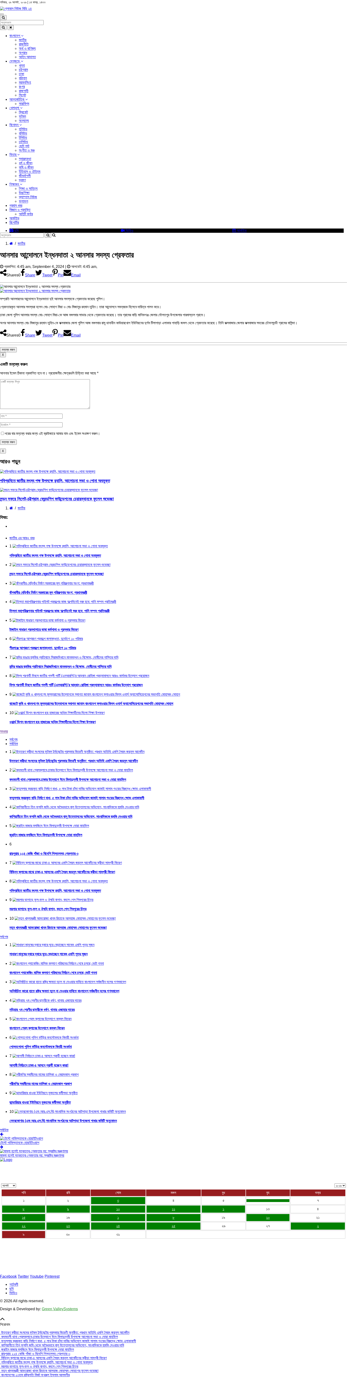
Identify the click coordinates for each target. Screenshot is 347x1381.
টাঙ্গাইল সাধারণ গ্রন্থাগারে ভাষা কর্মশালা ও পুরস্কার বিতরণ (43, 630)
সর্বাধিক (4, 1130)
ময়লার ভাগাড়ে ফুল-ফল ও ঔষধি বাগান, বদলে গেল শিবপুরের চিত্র (47, 909)
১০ (118, 1209)
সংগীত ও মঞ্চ (27, 150)
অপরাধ (23, 53)
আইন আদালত (27, 57)
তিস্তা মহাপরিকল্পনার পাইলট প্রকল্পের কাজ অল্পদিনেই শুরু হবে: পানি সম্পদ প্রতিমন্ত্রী (59, 611)
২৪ (118, 1226)
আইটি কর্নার (26, 214)
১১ (173, 1209)
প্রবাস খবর (15, 206)
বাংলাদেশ (15, 36)
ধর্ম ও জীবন (25, 163)
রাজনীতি (24, 44)
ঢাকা (21, 74)
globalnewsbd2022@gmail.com (31, 1268)
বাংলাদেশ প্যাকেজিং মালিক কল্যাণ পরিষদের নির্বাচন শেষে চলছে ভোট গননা (53, 973)
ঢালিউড (23, 142)
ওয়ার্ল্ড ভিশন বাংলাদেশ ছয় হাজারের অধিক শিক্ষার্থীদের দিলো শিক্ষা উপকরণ (52, 722)
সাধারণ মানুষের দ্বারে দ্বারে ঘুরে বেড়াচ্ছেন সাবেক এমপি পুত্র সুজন (48, 954)
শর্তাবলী (13, 1284)
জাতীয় (22, 40)
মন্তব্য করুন (8, 349)
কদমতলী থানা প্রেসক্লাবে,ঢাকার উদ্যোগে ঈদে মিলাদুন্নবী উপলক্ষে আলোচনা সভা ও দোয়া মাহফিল (67, 780)
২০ (268, 1217)
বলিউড (23, 133)
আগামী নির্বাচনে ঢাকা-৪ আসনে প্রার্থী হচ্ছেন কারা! (38, 1065)
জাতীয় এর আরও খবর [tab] (21, 538)
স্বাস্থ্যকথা (25, 159)
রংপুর (22, 87)
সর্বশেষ (4, 937)
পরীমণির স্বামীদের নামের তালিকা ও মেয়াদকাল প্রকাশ (40, 1084)
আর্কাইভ (14, 218)
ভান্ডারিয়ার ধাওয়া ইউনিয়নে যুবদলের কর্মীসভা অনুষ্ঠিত (40, 1102)
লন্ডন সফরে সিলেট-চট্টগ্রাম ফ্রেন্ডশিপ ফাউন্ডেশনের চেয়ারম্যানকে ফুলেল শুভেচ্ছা (57, 498)
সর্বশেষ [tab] (13, 739)
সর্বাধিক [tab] (13, 744)
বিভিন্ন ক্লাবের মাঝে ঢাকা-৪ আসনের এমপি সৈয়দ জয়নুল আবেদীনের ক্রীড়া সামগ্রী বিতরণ (62, 872)
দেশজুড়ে (15, 61)
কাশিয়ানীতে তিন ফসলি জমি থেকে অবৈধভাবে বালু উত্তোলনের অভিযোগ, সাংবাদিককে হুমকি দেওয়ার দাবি (70, 817)
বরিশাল (23, 78)
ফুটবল (22, 116)
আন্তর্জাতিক (17, 99)
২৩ (68, 1226)
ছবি (15, 231)
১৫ (23, 1217)
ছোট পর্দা (24, 146)
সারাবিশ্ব (24, 104)
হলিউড (23, 129)
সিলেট (22, 95)
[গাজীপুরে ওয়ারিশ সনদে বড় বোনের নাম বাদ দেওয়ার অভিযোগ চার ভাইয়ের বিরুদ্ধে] (267, 1200)
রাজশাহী (23, 91)
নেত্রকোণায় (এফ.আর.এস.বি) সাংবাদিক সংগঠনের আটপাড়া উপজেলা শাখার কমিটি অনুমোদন (63, 1121)
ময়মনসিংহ (25, 82)
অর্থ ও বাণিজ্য (27, 48)
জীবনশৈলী (25, 176)
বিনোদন (14, 125)
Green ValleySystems (60, 1309)
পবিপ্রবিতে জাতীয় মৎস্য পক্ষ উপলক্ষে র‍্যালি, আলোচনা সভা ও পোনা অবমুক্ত (55, 480)
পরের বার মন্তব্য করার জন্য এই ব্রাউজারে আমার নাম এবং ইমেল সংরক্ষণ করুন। (52, 434)
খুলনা (22, 65)
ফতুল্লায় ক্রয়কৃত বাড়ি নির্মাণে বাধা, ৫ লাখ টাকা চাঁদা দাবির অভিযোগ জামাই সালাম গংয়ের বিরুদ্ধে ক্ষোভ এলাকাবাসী (76, 798)
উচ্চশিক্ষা (24, 193)
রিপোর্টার (14, 222)
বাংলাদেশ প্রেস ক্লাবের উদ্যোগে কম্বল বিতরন (37, 1028)
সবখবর (4, 731)
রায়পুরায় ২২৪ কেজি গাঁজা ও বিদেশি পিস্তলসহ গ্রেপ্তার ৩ (43, 854)
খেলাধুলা (14, 108)
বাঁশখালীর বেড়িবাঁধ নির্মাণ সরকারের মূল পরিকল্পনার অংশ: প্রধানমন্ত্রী (48, 593)
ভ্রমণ (22, 180)
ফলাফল (23, 201)
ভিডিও (129, 231)
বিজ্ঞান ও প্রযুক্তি (19, 210)
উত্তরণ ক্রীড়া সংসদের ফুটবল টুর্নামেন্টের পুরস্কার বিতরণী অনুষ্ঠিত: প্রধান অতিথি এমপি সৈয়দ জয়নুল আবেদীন (73, 761)
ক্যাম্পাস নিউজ (28, 197)
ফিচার (13, 155)
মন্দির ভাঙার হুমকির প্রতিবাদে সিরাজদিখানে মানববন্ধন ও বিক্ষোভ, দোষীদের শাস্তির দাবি (60, 667)
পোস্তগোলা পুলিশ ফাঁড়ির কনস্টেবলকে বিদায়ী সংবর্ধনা (40, 1047)
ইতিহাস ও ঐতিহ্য (29, 172)
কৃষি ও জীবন (26, 167)
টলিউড (23, 138)
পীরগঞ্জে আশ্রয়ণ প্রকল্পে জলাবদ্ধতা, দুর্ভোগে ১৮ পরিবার (42, 648)
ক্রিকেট (23, 112)
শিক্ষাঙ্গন (14, 184)
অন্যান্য (24, 121)
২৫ (173, 1226)
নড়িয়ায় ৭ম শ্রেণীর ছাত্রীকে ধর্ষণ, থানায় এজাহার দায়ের (42, 1010)
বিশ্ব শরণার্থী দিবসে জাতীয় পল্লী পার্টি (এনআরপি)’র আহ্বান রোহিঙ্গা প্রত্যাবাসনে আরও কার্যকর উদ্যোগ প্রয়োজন (76, 685)
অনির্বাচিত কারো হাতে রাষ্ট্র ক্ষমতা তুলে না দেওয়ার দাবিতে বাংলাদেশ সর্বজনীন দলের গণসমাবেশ (64, 991)
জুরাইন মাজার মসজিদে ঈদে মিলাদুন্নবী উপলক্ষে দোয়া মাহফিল (45, 835)
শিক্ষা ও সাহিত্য (28, 189)
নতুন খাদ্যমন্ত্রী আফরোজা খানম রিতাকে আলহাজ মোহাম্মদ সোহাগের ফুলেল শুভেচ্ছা (58, 928)
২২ (23, 1226)
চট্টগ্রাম (23, 70)
